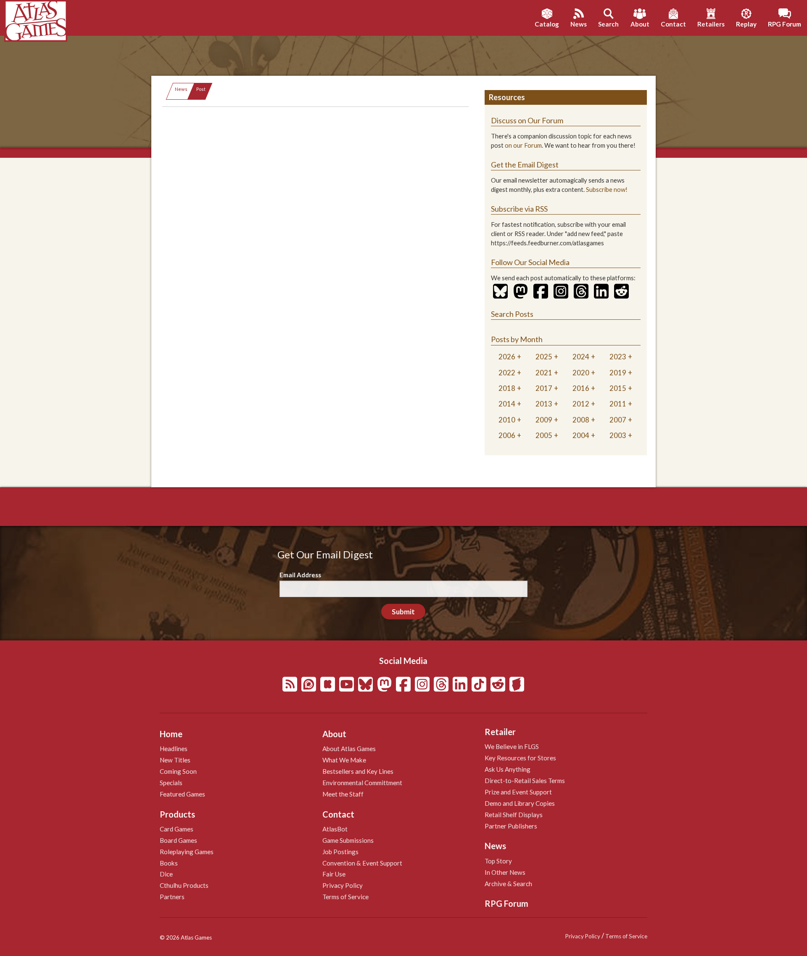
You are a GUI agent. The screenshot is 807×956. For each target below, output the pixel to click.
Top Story (498, 861)
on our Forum (523, 145)
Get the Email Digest (525, 164)
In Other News (505, 872)
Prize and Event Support (518, 792)
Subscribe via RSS (519, 208)
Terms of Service (345, 896)
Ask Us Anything (507, 769)
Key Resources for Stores (520, 758)
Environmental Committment (362, 782)
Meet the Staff (343, 794)
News (181, 89)
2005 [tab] (543, 435)
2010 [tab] (506, 419)
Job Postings (340, 851)
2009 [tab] (543, 419)
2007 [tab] (617, 419)
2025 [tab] (543, 356)
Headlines (173, 748)
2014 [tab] (506, 403)
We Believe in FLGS (512, 746)
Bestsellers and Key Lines (357, 771)
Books (169, 863)
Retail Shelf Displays (514, 814)
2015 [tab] (617, 388)
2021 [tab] (543, 372)
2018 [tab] (506, 388)
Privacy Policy (342, 885)
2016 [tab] (580, 388)
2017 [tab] (543, 388)
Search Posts (512, 314)
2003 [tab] (617, 435)
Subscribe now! (607, 189)
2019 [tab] (617, 372)
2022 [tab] (506, 372)
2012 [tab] (580, 403)
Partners (172, 896)
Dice (166, 874)
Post (201, 89)
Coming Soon (178, 771)
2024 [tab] (580, 356)
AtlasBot (335, 829)
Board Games (178, 840)
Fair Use (333, 874)
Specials (171, 782)
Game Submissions (348, 840)
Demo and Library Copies (520, 803)
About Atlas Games (349, 748)
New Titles (175, 760)
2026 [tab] (506, 356)
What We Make (344, 760)
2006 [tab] (506, 435)
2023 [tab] (617, 356)
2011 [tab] (617, 403)
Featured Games (182, 794)
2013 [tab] (543, 403)
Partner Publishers (511, 826)
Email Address (300, 575)
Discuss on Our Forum (527, 120)
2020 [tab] (580, 372)
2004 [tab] (580, 435)
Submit (403, 611)
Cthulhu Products (184, 885)
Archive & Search (508, 883)
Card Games (176, 829)
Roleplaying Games (187, 851)
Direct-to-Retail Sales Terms (525, 780)
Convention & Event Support (362, 863)
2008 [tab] (580, 419)
